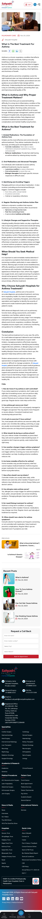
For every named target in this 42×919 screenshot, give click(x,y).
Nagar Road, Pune (7, 843)
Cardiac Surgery (6, 732)
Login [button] (29, 4)
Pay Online (24, 793)
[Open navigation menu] (38, 4)
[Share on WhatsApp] (13, 51)
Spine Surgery (26, 755)
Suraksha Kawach (26, 797)
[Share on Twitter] (20, 51)
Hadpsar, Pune (6, 840)
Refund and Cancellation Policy (31, 860)
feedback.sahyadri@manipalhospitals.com (19, 699)
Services (23, 810)
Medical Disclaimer (17, 902)
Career (24, 840)
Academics (5, 768)
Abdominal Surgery (7, 787)
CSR (23, 863)
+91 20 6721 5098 (31, 692)
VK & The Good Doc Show (9, 823)
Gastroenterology (7, 735)
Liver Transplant (6, 745)
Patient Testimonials (27, 790)
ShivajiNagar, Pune (7, 836)
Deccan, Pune (6, 833)
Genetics (4, 771)
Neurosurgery (26, 748)
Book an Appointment (21, 656)
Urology (24, 758)
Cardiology (25, 732)
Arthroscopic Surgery (8, 790)
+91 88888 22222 (31, 685)
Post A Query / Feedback (29, 843)
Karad (3, 860)
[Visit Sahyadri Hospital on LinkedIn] (12, 898)
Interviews (5, 813)
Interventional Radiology (9, 742)
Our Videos (5, 817)
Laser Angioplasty (7, 783)
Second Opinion (26, 800)
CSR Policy (25, 866)
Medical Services (26, 787)
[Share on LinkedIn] (17, 51)
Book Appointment (27, 783)
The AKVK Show (6, 820)
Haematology (26, 738)
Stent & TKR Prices (27, 850)
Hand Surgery (6, 738)
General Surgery (27, 735)
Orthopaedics (26, 752)
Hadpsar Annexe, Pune (9, 856)
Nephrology (5, 752)
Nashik (4, 863)
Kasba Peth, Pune (7, 850)
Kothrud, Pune (6, 846)
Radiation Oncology (8, 755)
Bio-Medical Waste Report (30, 853)
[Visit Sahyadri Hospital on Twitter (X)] (8, 898)
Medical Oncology (27, 745)
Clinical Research (27, 768)
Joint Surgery (6, 793)
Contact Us (25, 836)
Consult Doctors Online (29, 846)
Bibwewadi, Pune (7, 853)
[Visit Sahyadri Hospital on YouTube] (21, 898)
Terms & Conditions (28, 856)
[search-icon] (35, 4)
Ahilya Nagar (5, 866)
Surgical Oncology (7, 758)
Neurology (5, 748)
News (3, 810)
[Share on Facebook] (9, 51)
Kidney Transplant (27, 742)
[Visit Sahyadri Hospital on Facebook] (17, 898)
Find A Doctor (25, 780)
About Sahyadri (26, 833)
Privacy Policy (6, 902)
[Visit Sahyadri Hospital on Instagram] (3, 898)
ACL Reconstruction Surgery (10, 780)
